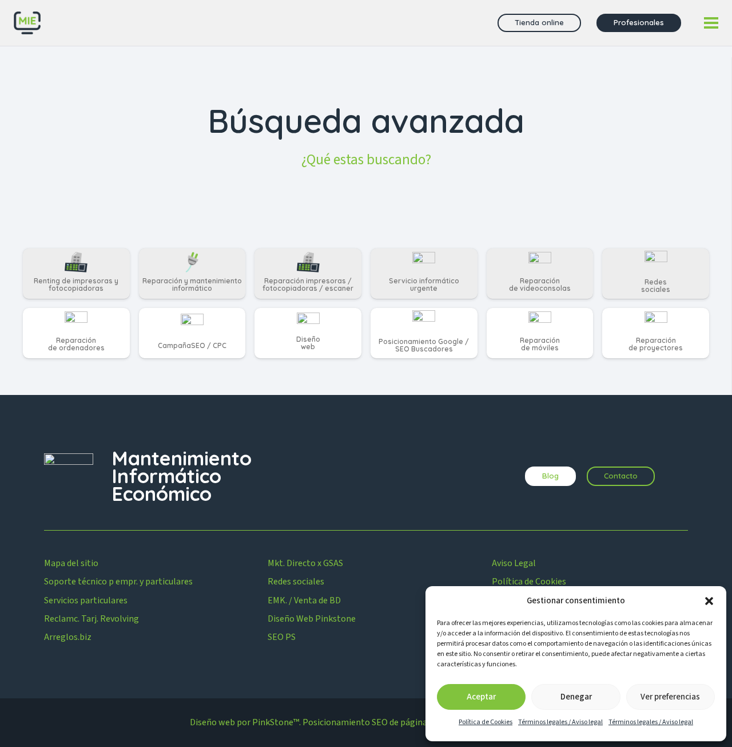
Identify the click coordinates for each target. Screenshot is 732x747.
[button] (709, 601)
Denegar (576, 697)
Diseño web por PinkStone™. (245, 722)
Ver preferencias (670, 697)
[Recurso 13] (27, 22)
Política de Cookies (485, 722)
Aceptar (481, 697)
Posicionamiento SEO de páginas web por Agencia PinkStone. (422, 722)
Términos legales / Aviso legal (560, 722)
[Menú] (711, 23)
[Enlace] (76, 273)
